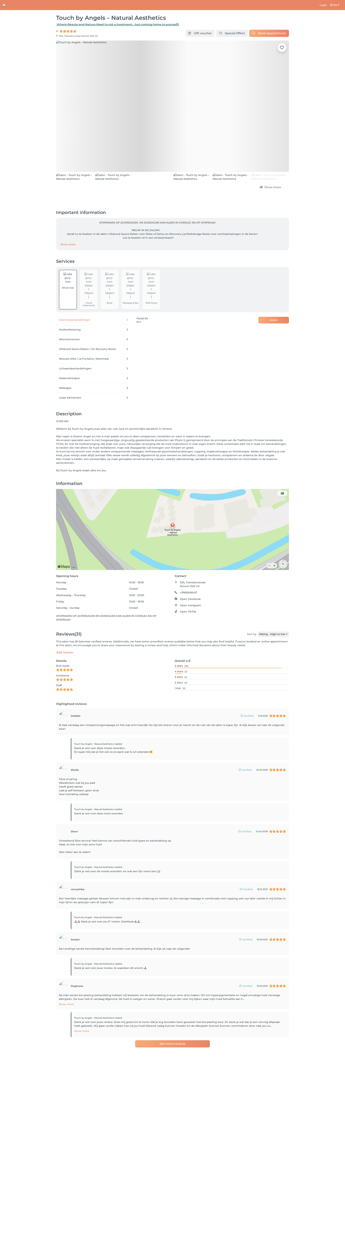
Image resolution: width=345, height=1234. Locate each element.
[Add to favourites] (282, 47)
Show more (68, 224)
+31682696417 (188, 572)
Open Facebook (190, 578)
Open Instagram (190, 584)
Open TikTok (188, 591)
